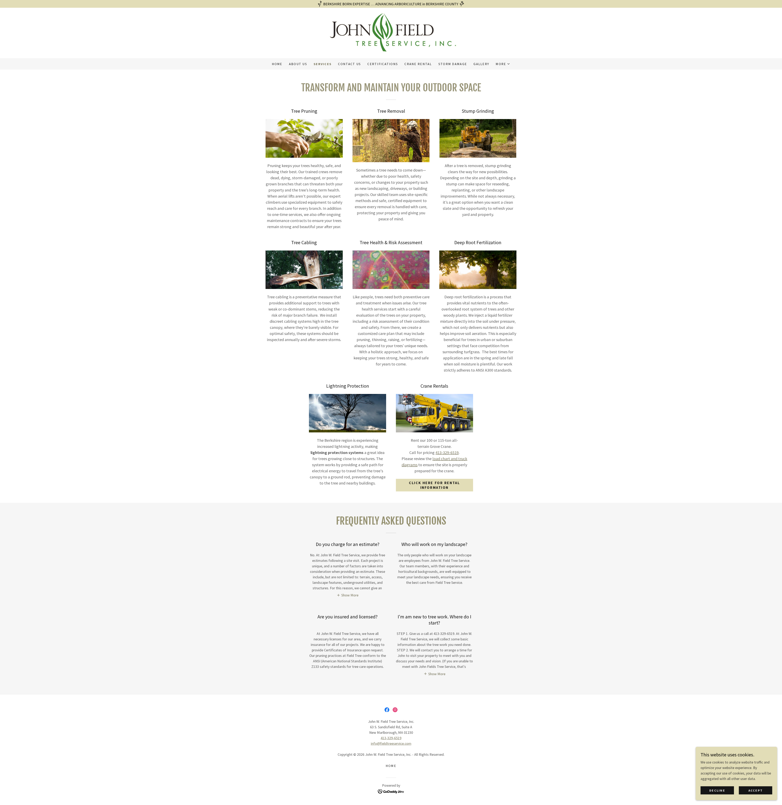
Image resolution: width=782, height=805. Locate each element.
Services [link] (323, 64)
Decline (717, 790)
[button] (503, 63)
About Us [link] (298, 64)
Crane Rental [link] (418, 64)
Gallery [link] (481, 64)
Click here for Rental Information (434, 485)
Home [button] (391, 766)
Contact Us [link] (349, 64)
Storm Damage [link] (452, 64)
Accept (755, 790)
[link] (391, 32)
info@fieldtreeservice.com (391, 743)
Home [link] (277, 64)
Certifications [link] (382, 64)
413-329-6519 (447, 452)
